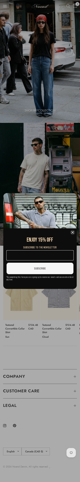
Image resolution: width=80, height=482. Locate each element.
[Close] (72, 232)
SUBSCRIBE (40, 268)
